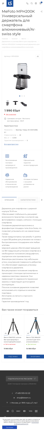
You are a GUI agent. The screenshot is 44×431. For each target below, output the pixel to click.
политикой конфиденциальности (26, 423)
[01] (22, 76)
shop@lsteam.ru (24, 398)
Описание (9, 200)
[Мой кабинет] (36, 3)
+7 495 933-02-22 (22, 393)
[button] (20, 96)
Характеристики (28, 200)
